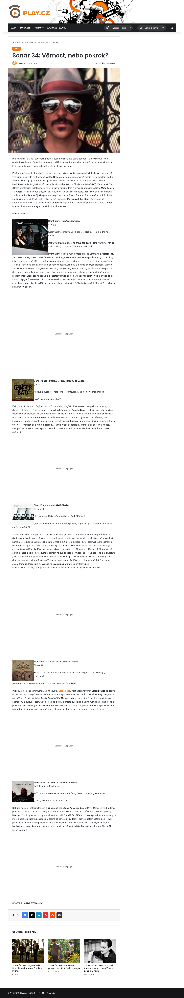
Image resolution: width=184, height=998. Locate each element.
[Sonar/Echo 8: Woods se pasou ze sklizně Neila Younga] (64, 951)
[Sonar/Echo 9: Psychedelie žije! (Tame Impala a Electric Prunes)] (28, 951)
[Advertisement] (149, 56)
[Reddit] (52, 915)
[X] (32, 915)
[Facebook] (25, 915)
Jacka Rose (64, 690)
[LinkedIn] (39, 915)
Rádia (13, 28)
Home (17, 42)
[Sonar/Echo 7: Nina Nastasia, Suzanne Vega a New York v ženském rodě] (100, 951)
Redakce (21, 63)
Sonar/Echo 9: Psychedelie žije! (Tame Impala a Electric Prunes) (27, 968)
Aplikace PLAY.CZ (56, 28)
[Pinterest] (45, 915)
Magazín (25, 28)
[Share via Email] (59, 915)
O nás (38, 28)
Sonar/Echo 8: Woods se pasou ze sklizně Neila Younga (64, 967)
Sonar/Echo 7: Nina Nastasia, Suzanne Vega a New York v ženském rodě (99, 968)
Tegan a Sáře (30, 410)
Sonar (24, 42)
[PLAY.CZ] (29, 11)
